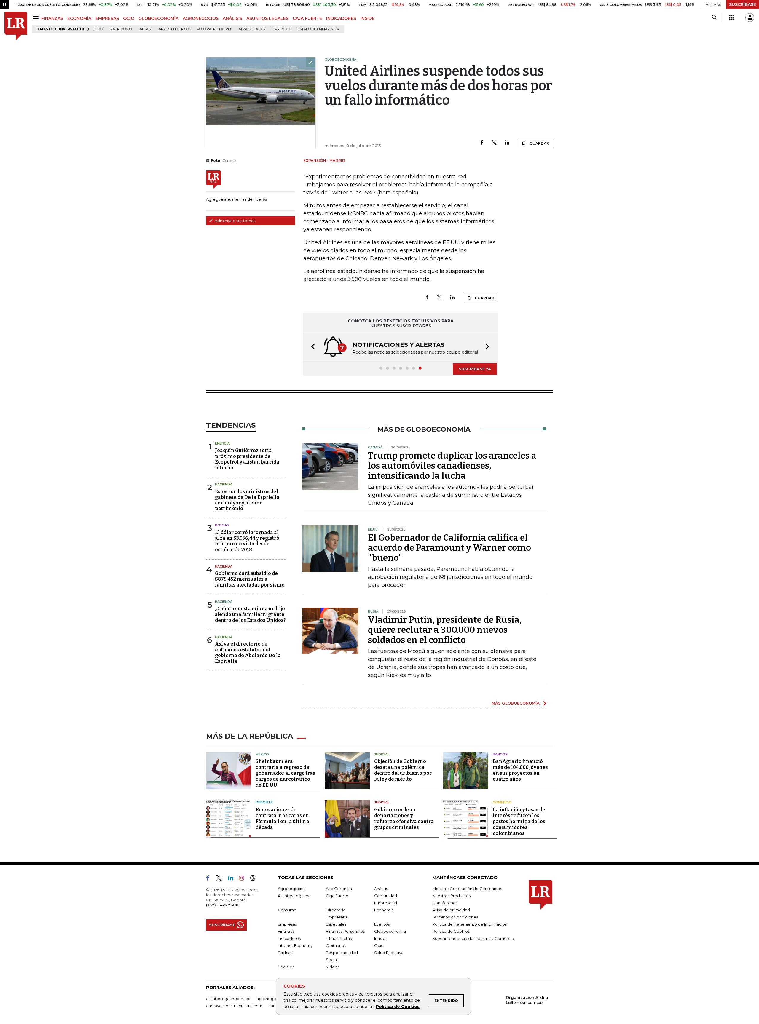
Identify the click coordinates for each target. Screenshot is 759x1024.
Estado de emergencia (318, 29)
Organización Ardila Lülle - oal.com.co (527, 1000)
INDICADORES (341, 18)
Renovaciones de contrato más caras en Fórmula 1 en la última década (282, 818)
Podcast (286, 952)
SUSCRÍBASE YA (475, 368)
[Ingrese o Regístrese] (749, 17)
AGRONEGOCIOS (201, 18)
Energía (222, 443)
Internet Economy (295, 945)
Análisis (381, 888)
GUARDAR (539, 143)
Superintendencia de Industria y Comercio (473, 938)
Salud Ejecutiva (389, 952)
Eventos (382, 924)
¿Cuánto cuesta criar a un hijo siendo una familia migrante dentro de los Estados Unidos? (250, 614)
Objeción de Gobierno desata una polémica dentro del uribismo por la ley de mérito (403, 770)
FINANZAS (52, 18)
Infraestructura (339, 938)
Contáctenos (444, 902)
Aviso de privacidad (451, 910)
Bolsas (222, 525)
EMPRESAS (107, 18)
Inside (379, 938)
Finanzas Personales (345, 931)
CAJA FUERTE (307, 18)
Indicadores (289, 938)
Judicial (381, 754)
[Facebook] (482, 143)
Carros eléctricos (174, 29)
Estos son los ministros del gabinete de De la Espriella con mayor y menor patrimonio (247, 500)
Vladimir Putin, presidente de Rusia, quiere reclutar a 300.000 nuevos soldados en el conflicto (445, 629)
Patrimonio (121, 29)
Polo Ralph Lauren (215, 29)
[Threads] (255, 879)
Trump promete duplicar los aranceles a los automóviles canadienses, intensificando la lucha (452, 465)
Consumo (287, 910)
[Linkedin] (507, 143)
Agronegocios (291, 888)
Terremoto (281, 29)
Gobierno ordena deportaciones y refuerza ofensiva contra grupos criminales (404, 818)
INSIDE (367, 18)
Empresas (287, 924)
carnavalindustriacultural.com (234, 1005)
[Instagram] (244, 879)
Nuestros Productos (451, 895)
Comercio (502, 802)
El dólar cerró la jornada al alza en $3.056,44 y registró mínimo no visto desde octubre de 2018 (247, 541)
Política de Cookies (398, 1006)
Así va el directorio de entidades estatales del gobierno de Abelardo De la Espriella (248, 652)
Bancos (500, 754)
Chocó (98, 29)
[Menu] (36, 18)
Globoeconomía (390, 931)
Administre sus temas (234, 220)
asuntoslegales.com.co (228, 998)
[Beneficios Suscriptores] (731, 17)
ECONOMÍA (79, 18)
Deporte (264, 802)
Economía (384, 910)
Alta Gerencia (339, 888)
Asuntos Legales (293, 895)
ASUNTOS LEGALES (267, 18)
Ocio (379, 945)
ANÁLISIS (232, 18)
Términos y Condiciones (455, 917)
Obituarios (336, 945)
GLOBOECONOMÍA (158, 18)
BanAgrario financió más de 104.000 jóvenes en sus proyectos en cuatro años (520, 770)
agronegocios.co (273, 998)
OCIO (128, 18)
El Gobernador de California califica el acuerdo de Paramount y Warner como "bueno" (449, 547)
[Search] (714, 17)
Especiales (336, 924)
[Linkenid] (233, 879)
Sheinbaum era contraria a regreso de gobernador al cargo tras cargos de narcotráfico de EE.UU (285, 773)
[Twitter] (494, 143)
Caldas (144, 29)
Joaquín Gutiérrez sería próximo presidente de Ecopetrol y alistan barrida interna (247, 459)
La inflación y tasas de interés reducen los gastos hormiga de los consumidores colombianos (519, 821)
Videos (332, 966)
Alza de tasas (252, 29)
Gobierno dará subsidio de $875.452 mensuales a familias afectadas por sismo (250, 579)
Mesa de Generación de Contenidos (467, 888)
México (262, 754)
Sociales (286, 966)
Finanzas (286, 931)
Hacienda (223, 484)
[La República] (15, 26)
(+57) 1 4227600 (222, 904)
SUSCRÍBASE (742, 4)
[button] (311, 347)
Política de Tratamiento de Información (469, 924)
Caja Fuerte (337, 895)
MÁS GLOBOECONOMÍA (516, 703)
